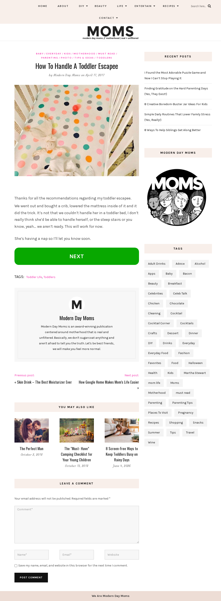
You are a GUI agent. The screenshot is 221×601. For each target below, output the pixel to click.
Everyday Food (158, 353)
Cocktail (176, 313)
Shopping (176, 422)
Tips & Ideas (84, 57)
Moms (174, 383)
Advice (180, 264)
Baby (40, 53)
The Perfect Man (31, 448)
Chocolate (177, 303)
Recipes (168, 6)
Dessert (172, 333)
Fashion (184, 353)
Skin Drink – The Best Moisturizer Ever (44, 382)
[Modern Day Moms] (110, 32)
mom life (154, 383)
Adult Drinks (157, 264)
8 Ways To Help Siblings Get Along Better (172, 130)
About (63, 6)
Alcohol (200, 264)
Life (120, 6)
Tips (173, 432)
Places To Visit (158, 412)
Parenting (49, 57)
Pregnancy (185, 412)
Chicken (153, 303)
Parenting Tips (182, 403)
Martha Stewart (195, 373)
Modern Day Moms (66, 75)
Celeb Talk (180, 293)
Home (42, 6)
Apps (151, 273)
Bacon (187, 273)
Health (152, 373)
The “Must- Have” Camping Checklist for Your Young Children (76, 454)
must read (183, 393)
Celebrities (155, 293)
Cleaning (154, 313)
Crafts (152, 333)
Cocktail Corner (159, 323)
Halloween (195, 363)
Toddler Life (34, 277)
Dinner (193, 333)
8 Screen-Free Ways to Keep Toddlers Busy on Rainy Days (122, 454)
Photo (66, 57)
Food (174, 363)
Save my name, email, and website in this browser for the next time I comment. (73, 565)
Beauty (101, 6)
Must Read (106, 53)
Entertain (143, 6)
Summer (154, 432)
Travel (190, 432)
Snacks (198, 422)
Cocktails (187, 323)
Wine (151, 442)
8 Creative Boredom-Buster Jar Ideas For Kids (176, 104)
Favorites (154, 363)
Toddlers (104, 57)
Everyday (54, 53)
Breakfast (175, 283)
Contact (106, 17)
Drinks (167, 343)
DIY (81, 6)
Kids (67, 53)
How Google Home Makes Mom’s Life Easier (109, 382)
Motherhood (85, 53)
